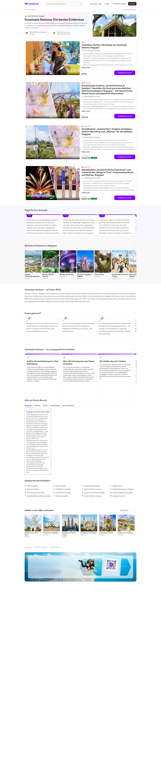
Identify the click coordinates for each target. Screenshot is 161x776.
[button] (30, 9)
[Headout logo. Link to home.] (32, 4)
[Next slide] (134, 210)
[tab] (29, 406)
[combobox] (64, 4)
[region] (53, 58)
